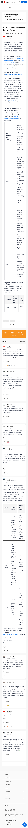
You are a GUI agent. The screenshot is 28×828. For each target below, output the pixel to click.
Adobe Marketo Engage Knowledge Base (10, 7)
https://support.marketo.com (13, 74)
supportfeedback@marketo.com (11, 390)
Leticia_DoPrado (10, 656)
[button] (8, 33)
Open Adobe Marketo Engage (14, 19)
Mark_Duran (10, 426)
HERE (16, 52)
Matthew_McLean (11, 404)
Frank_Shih (9, 732)
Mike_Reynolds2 (10, 371)
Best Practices (10, 100)
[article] (14, 356)
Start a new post (15, 334)
